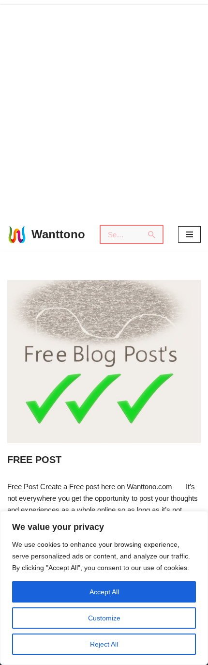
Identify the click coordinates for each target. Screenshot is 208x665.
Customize (104, 618)
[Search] (152, 234)
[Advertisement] (104, 109)
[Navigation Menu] (189, 234)
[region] (104, 588)
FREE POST (34, 459)
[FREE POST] (104, 361)
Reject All (104, 644)
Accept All (104, 592)
